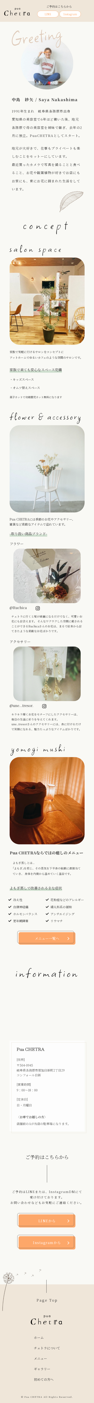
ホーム (39, 1337)
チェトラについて (47, 1348)
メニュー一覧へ (47, 938)
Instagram (70, 14)
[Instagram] (88, 701)
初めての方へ (44, 1379)
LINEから (47, 1220)
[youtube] (88, 713)
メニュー (40, 1358)
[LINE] (88, 690)
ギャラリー (42, 1369)
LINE (48, 14)
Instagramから (47, 1242)
